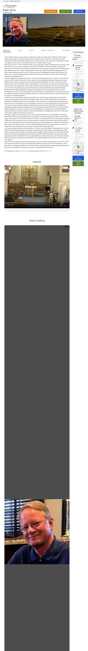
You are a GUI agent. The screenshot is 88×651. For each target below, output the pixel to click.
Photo (31, 50)
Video (20, 50)
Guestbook (66, 50)
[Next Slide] (67, 531)
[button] (78, 84)
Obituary (6, 50)
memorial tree (24, 151)
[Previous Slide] (7, 531)
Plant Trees (78, 101)
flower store (48, 151)
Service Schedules (48, 50)
